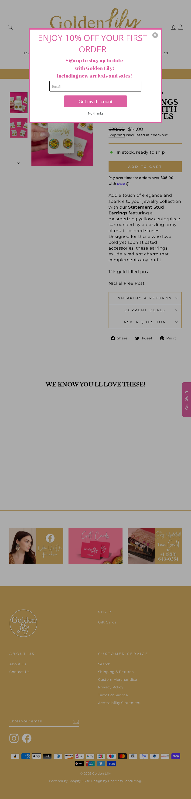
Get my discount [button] (95, 101)
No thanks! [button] (96, 113)
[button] (155, 35)
